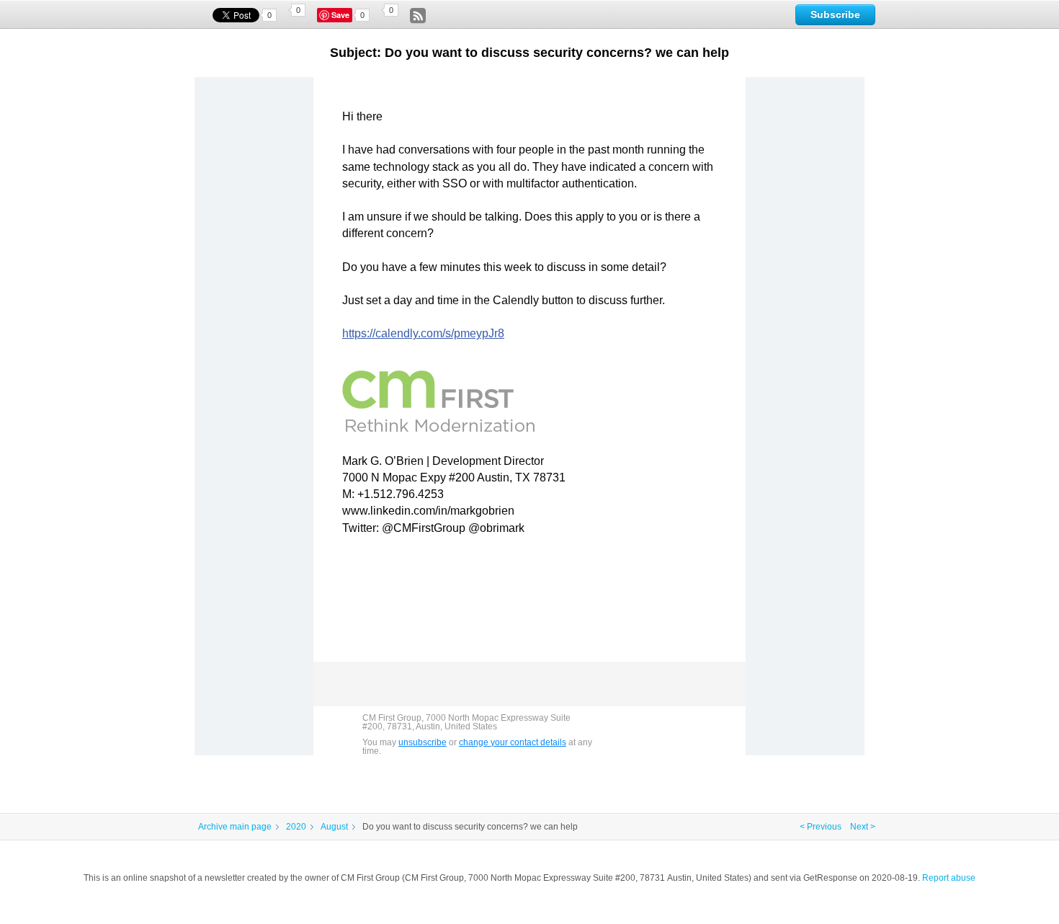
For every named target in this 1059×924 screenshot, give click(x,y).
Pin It (342, 15)
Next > (862, 827)
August (334, 827)
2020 (296, 827)
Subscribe (835, 14)
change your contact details (512, 742)
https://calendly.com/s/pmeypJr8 (423, 333)
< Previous (820, 827)
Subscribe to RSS (418, 16)
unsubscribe (422, 742)
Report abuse (948, 878)
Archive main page (235, 827)
